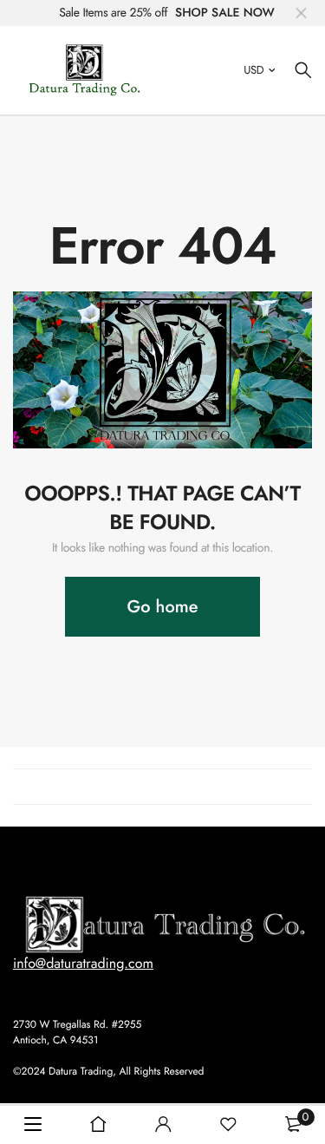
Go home (162, 606)
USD (253, 70)
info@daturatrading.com (83, 964)
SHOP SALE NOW (225, 13)
